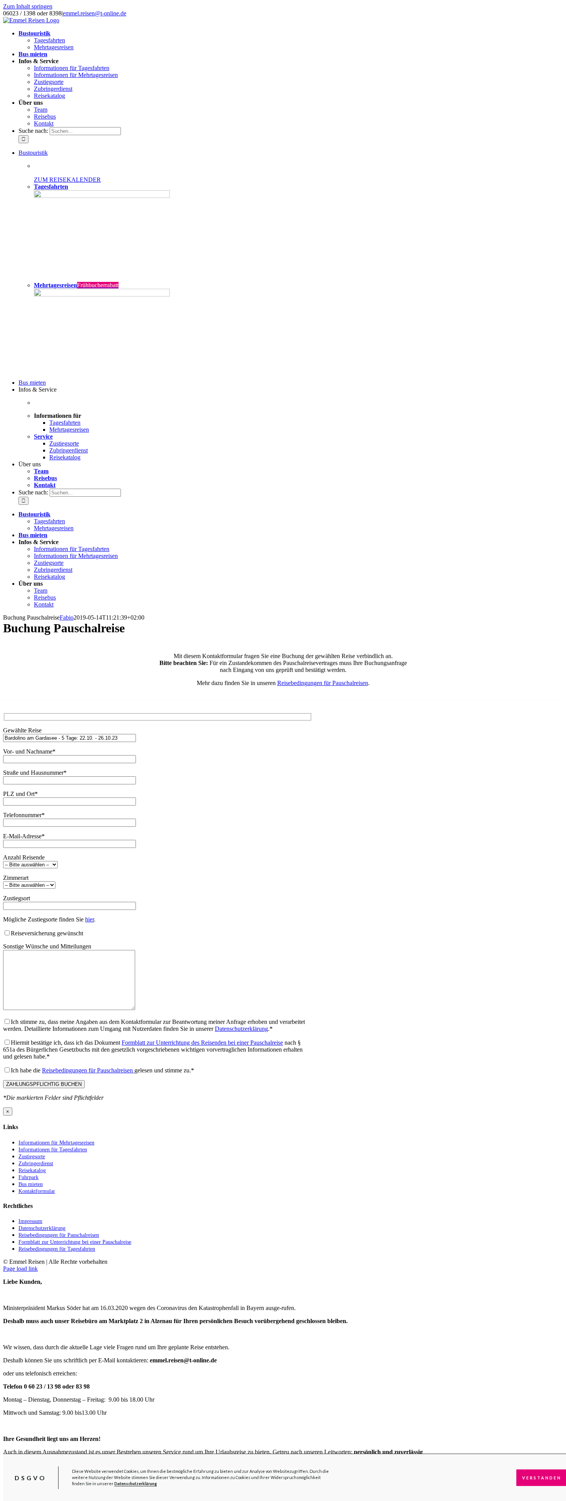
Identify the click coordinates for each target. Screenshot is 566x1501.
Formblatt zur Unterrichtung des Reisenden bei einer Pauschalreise (202, 1042)
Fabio (67, 617)
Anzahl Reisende (24, 857)
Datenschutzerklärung (135, 1483)
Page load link (20, 1268)
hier (89, 919)
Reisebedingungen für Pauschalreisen (322, 683)
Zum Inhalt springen (27, 6)
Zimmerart (15, 877)
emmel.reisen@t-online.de (94, 13)
